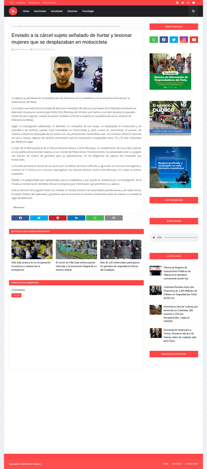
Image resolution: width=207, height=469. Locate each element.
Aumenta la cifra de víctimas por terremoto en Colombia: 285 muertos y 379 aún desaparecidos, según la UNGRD (181, 314)
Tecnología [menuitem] (88, 11)
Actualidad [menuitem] (57, 11)
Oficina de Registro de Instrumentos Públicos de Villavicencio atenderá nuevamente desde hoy (177, 273)
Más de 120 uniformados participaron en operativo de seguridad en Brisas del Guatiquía (119, 266)
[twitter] (183, 2)
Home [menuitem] (26, 11)
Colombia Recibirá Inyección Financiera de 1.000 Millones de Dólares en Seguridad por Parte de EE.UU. (180, 292)
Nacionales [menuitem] (40, 11)
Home (165, 464)
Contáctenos (34, 2)
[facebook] (177, 2)
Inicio (11, 2)
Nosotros (21, 2)
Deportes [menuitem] (72, 11)
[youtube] (193, 2)
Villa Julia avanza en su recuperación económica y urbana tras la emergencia (31, 266)
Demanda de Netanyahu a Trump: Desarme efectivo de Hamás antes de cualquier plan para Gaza (180, 335)
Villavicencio (23, 26)
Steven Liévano (21, 49)
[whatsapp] (154, 39)
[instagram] (188, 2)
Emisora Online (50, 2)
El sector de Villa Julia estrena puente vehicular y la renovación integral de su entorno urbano (76, 266)
